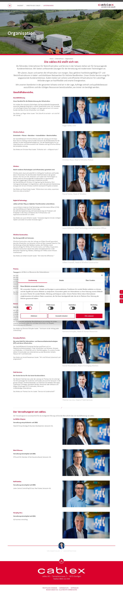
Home (51, 58)
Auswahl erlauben (61, 316)
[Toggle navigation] (10, 6)
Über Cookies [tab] (90, 280)
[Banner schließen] (102, 275)
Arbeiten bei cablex (33, 5)
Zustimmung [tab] (32, 280)
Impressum (75, 588)
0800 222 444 (64, 579)
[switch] (50, 308)
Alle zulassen (89, 316)
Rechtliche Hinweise (50, 588)
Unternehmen (48, 5)
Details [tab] (61, 280)
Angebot (20, 5)
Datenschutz (63, 588)
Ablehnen (34, 316)
